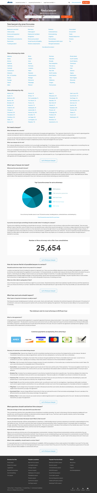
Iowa (29, 61)
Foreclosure (10, 36)
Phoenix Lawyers (32, 478)
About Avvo (72, 462)
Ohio (50, 77)
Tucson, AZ (73, 115)
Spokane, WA (73, 107)
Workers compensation (34, 43)
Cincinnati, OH (11, 112)
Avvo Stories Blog (11, 472)
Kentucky (30, 66)
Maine (29, 70)
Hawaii (9, 82)
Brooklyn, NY (10, 103)
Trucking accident (12, 43)
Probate (71, 39)
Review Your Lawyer (11, 465)
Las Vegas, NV (32, 117)
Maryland (30, 73)
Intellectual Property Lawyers (56, 480)
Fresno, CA (31, 103)
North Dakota (52, 75)
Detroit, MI (31, 93)
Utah (71, 68)
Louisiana (30, 68)
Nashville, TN (52, 100)
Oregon (51, 82)
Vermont (72, 70)
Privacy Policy (18, 488)
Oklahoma (51, 80)
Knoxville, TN (31, 115)
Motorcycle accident (33, 39)
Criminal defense (52, 31)
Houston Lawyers (32, 470)
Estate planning (52, 34)
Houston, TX (31, 105)
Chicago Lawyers (32, 467)
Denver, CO (10, 122)
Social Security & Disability (35, 41)
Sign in (87, 2)
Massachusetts (32, 75)
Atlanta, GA (10, 93)
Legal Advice (10, 467)
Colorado (9, 68)
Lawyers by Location (20, 2)
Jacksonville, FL (32, 110)
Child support (31, 31)
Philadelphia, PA (53, 107)
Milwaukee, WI (53, 95)
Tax (70, 41)
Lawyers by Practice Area (34, 2)
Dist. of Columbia (11, 75)
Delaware (9, 73)
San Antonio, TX (74, 95)
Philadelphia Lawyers (33, 475)
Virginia (72, 73)
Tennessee (73, 63)
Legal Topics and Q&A (49, 2)
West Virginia (73, 77)
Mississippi (31, 82)
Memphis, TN (31, 122)
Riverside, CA (52, 119)
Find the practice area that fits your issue (48, 217)
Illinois (29, 56)
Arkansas (9, 63)
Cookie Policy (26, 488)
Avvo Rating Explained (75, 470)
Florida (9, 77)
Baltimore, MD (11, 98)
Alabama (9, 56)
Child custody (10, 31)
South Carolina (74, 58)
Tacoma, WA (73, 110)
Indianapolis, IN (32, 107)
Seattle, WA (73, 105)
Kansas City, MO (32, 112)
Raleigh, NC (52, 117)
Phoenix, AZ (52, 110)
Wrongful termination (54, 43)
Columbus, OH (11, 117)
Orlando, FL (52, 105)
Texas (71, 66)
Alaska (9, 58)
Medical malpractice (74, 36)
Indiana (30, 58)
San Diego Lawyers (32, 483)
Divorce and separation (13, 34)
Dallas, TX (9, 119)
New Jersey (52, 66)
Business (50, 29)
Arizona (9, 61)
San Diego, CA (73, 98)
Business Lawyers (53, 465)
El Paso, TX (31, 95)
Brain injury (31, 29)
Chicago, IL (10, 110)
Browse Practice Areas (12, 470)
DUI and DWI (72, 31)
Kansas (30, 63)
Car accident (72, 29)
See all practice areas (48, 47)
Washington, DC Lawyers (34, 472)
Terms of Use (10, 488)
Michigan (30, 77)
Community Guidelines (37, 488)
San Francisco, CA (74, 100)
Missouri (30, 85)
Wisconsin (72, 80)
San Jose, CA (73, 103)
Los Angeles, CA (32, 119)
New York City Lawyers (33, 462)
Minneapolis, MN (53, 98)
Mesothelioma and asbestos (14, 39)
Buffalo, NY (10, 105)
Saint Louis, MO (74, 93)
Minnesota (31, 80)
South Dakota (73, 61)
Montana (51, 56)
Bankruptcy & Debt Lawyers (55, 462)
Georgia (9, 80)
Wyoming (72, 82)
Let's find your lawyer (48, 160)
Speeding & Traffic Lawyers (55, 483)
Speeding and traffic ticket (55, 41)
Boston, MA (10, 100)
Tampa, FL (72, 112)
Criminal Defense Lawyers (55, 467)
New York (51, 70)
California (9, 66)
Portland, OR (52, 115)
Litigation (50, 36)
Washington (73, 75)
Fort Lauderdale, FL (33, 98)
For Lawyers (10, 475)
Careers (72, 465)
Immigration (31, 36)
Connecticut (10, 70)
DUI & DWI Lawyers (53, 470)
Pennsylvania (52, 85)
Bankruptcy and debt (12, 29)
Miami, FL (51, 93)
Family (70, 34)
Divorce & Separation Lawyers (56, 478)
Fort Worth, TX (32, 100)
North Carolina (53, 73)
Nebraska (51, 58)
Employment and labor (34, 34)
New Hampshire (53, 63)
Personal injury (52, 39)
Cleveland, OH (11, 115)
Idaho (8, 85)
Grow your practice (76, 2)
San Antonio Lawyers (33, 480)
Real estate (10, 41)
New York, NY (52, 103)
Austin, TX (9, 95)
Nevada (51, 61)
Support (72, 467)
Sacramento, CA (53, 122)
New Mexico (52, 68)
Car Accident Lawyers (54, 475)
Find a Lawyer (10, 462)
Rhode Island (73, 56)
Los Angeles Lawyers (33, 465)
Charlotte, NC (11, 107)
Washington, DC (74, 117)
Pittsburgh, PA (53, 112)
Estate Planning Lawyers (54, 472)
